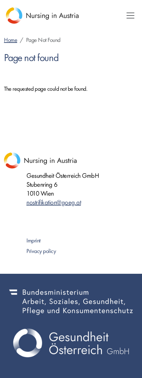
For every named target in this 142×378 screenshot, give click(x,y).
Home (10, 40)
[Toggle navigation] (130, 15)
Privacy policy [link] (41, 251)
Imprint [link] (33, 240)
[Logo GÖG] (71, 343)
